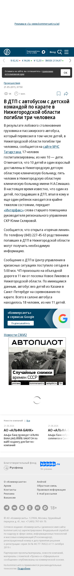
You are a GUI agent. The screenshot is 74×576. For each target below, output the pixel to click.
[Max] (45, 508)
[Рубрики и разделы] (66, 52)
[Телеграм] (6, 508)
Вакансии (10, 497)
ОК (65, 72)
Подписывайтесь (20, 323)
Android (41, 481)
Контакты (10, 489)
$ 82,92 (14, 60)
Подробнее (24, 568)
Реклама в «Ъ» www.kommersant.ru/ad (37, 24)
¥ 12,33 (38, 60)
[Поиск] (60, 52)
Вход (53, 52)
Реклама (9, 493)
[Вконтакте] (14, 508)
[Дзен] (22, 508)
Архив (7, 485)
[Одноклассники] (30, 508)
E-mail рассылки (47, 493)
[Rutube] (37, 508)
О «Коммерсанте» (15, 481)
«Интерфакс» (14, 210)
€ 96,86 (26, 60)
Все (28, 420)
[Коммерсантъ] (7, 52)
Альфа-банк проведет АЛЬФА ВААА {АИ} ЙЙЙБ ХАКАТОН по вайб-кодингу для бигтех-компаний (21, 440)
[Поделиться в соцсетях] (66, 93)
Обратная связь (47, 485)
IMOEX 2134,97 (53, 60)
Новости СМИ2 (15, 335)
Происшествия (12, 83)
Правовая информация (51, 489)
